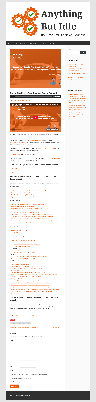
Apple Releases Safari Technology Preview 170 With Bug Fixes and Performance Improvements (34, 274)
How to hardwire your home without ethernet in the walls (25, 223)
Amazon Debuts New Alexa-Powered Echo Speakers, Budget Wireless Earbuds (30, 208)
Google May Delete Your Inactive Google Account (23, 240)
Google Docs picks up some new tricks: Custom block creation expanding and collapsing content (35, 289)
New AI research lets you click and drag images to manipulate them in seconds (31, 214)
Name (11, 361)
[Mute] (56, 96)
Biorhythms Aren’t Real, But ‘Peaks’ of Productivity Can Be (25, 264)
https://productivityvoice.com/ (17, 142)
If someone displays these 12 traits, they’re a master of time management (29, 193)
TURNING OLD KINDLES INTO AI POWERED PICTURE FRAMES (26, 277)
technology (28, 323)
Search (69, 49)
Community (49, 43)
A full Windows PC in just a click (19, 230)
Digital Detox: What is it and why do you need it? (23, 197)
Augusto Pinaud (13, 172)
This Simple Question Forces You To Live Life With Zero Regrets (27, 268)
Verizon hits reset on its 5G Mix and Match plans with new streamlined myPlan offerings (33, 221)
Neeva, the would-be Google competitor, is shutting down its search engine (30, 285)
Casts (15, 43)
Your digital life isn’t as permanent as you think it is (27, 244)
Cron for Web (14, 232)
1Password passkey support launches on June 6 (23, 252)
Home (9, 43)
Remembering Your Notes (74, 82)
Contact (42, 43)
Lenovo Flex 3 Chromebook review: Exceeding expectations (25, 281)
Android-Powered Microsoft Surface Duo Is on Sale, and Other (77, 114)
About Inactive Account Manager (22, 246)
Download (27, 100)
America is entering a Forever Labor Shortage (22, 206)
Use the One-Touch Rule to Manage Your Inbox (22, 266)
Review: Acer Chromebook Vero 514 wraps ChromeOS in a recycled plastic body (31, 283)
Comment (12, 340)
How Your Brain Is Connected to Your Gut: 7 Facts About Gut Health (28, 272)
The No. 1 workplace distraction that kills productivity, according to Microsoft (30, 190)
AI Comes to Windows (56, 327)
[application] (35, 96)
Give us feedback (17, 154)
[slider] (59, 96)
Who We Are (22, 43)
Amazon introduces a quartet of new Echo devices (26, 212)
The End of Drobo (15, 250)
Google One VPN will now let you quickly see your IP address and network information (32, 216)
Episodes (12, 319)
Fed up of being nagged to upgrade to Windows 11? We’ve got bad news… (29, 256)
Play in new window (19, 100)
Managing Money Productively (76, 109)
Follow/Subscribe (33, 43)
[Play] (11, 96)
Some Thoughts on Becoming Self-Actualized (22, 195)
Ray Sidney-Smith (19, 90)
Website (11, 370)
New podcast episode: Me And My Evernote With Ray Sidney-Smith (27, 204)
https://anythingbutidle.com (47, 148)
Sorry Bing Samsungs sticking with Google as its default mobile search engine (30, 287)
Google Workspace (21, 323)
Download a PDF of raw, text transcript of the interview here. (25, 316)
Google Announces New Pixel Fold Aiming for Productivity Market (25, 327)
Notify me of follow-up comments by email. (21, 378)
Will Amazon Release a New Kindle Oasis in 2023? (23, 258)
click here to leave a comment (52, 158)
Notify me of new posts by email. (18, 381)
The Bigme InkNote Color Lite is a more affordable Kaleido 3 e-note (28, 279)
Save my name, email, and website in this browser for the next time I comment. (29, 374)
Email (11, 366)
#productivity (13, 323)
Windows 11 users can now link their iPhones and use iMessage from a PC (29, 218)
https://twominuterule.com (33, 140)
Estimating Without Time (17, 270)
